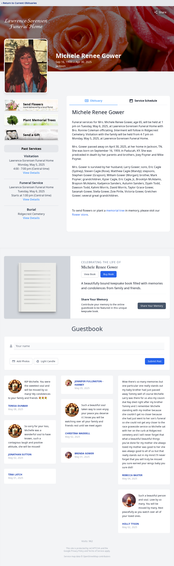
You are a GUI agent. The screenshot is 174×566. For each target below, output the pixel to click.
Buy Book (108, 274)
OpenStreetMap (90, 556)
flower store (80, 214)
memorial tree (115, 210)
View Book (89, 274)
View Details (31, 173)
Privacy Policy (77, 551)
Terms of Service (96, 551)
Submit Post (154, 361)
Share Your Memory (152, 305)
